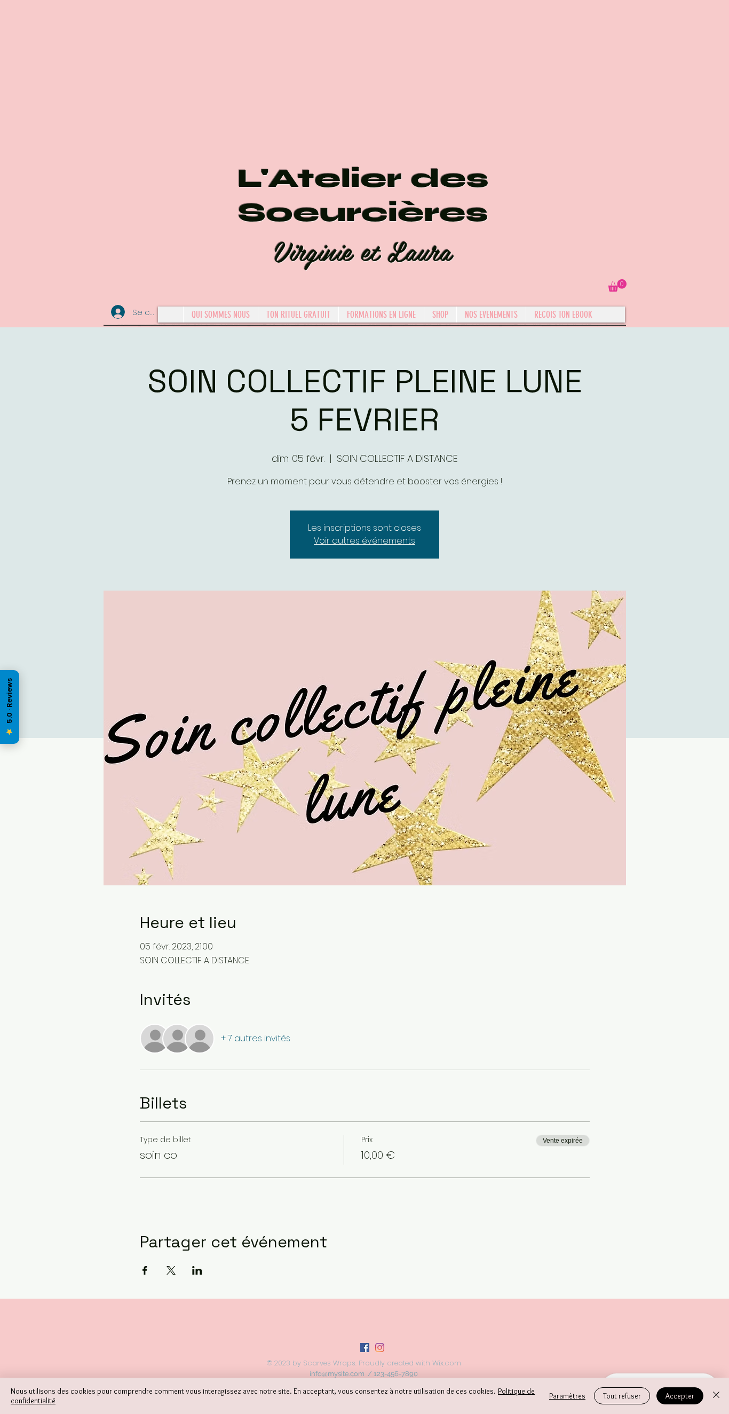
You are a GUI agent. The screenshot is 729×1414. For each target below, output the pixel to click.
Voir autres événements (364, 541)
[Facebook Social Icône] (364, 1347)
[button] (617, 285)
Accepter (679, 1396)
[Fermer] (716, 1395)
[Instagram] (379, 1347)
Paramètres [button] (567, 1396)
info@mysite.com (337, 1374)
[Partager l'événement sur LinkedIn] (197, 1270)
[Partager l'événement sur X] (171, 1270)
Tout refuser (622, 1396)
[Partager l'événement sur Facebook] (145, 1270)
